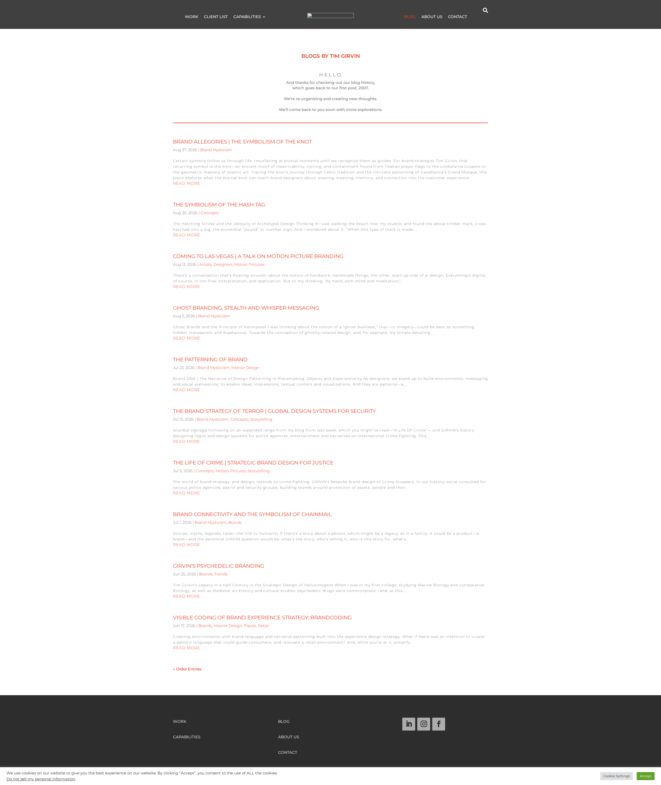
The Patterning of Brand (210, 359)
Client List (216, 17)
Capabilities (247, 17)
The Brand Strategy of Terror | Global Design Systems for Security (274, 411)
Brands (235, 522)
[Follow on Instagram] (423, 724)
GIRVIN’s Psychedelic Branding (218, 566)
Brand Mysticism (216, 149)
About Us (431, 17)
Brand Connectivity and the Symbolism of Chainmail (252, 514)
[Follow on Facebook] (438, 724)
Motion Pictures (249, 264)
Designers (222, 264)
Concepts (210, 212)
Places (250, 625)
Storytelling (261, 419)
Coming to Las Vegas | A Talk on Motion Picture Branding (258, 256)
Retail (263, 625)
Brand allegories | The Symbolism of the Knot (242, 142)
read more (186, 183)
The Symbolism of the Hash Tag (219, 205)
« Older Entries (187, 669)
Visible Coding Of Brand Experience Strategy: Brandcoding (262, 617)
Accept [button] (645, 776)
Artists (205, 264)
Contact (457, 17)
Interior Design (245, 367)
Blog (410, 17)
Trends (220, 574)
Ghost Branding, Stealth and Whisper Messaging (246, 308)
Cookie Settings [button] (616, 776)
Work (191, 17)
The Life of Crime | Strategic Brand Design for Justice (253, 463)
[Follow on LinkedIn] (408, 724)
